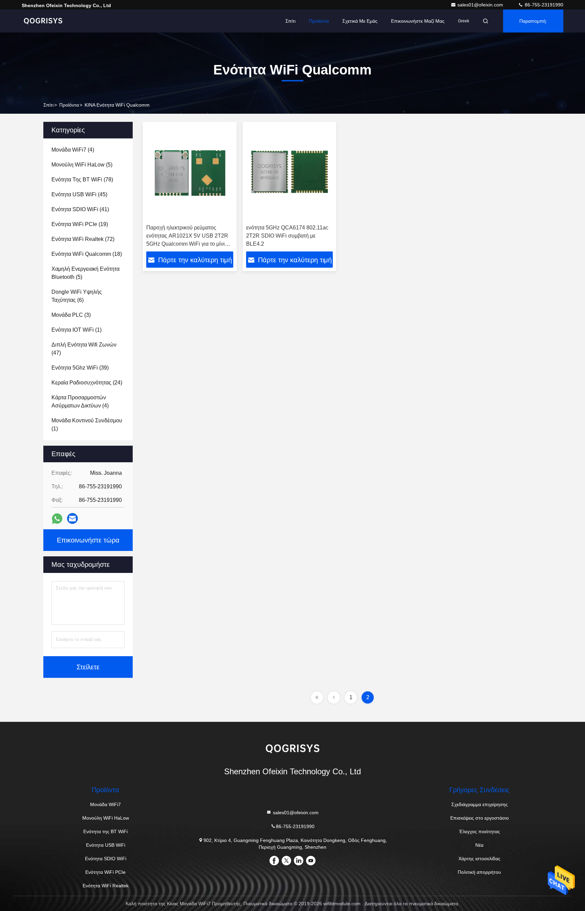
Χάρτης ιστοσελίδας (479, 858)
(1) (76, 330)
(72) (82, 239)
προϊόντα (319, 21)
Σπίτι (290, 21)
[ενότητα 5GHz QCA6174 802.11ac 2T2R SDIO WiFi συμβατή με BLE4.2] (289, 173)
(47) (83, 349)
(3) (71, 315)
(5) (81, 165)
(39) (80, 368)
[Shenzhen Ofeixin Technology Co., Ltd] (43, 21)
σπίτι (48, 105)
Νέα (479, 845)
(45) (79, 194)
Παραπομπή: (533, 21)
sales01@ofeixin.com (480, 4)
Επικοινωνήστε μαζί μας (418, 21)
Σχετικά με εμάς (359, 21)
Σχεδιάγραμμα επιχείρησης (479, 804)
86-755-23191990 (543, 4)
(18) (86, 254)
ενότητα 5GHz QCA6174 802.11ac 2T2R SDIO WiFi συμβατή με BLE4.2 (287, 236)
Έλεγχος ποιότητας (479, 831)
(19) (79, 224)
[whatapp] (57, 519)
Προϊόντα (69, 105)
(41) (80, 209)
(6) (76, 296)
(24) (86, 382)
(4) (72, 150)
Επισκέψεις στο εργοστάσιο (479, 818)
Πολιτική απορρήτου (479, 872)
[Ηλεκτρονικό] (72, 518)
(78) (82, 179)
